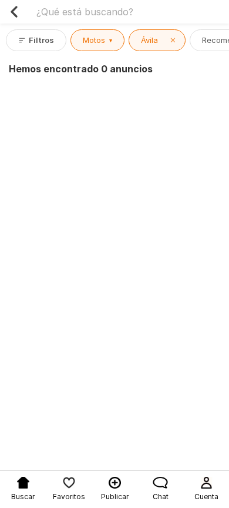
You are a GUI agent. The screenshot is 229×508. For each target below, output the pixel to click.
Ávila (158, 40)
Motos (97, 40)
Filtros (41, 40)
